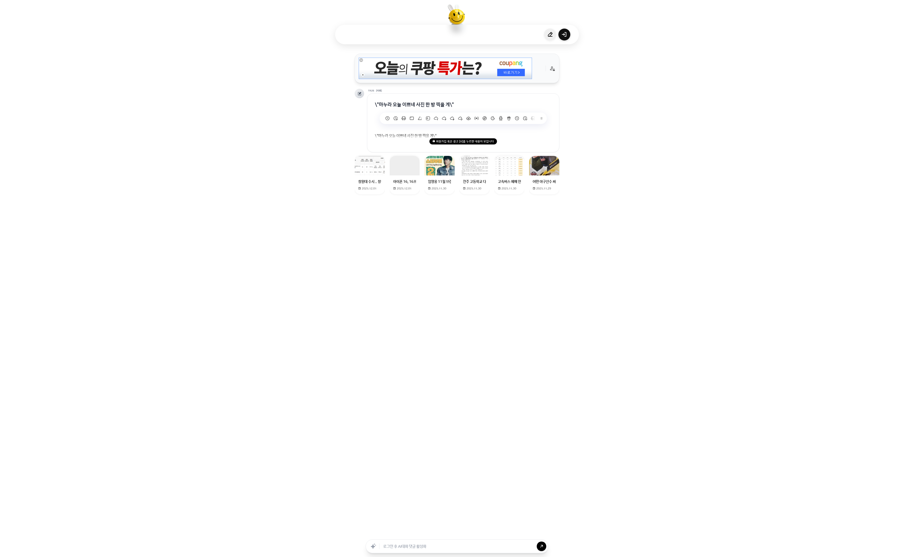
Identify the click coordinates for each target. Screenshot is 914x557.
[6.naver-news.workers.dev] (460, 118)
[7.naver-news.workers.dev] (452, 118)
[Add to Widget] (505, 534)
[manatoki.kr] (396, 118)
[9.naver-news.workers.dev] (436, 118)
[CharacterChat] (483, 534)
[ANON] (452, 534)
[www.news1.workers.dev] (517, 118)
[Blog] (473, 534)
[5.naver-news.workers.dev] (468, 118)
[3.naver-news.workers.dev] (485, 118)
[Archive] (494, 534)
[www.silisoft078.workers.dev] (525, 118)
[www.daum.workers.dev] (509, 118)
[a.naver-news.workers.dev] (533, 118)
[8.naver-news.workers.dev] (444, 118)
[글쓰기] (550, 34)
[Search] (431, 534)
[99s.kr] (420, 118)
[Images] (462, 534)
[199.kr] (404, 118)
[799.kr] (412, 118)
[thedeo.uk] (428, 118)
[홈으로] (457, 18)
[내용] (363, 75)
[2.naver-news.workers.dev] (493, 118)
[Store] (442, 534)
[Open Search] (408, 534)
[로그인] (564, 34)
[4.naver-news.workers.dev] (476, 118)
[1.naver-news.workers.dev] (501, 118)
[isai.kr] (387, 118)
